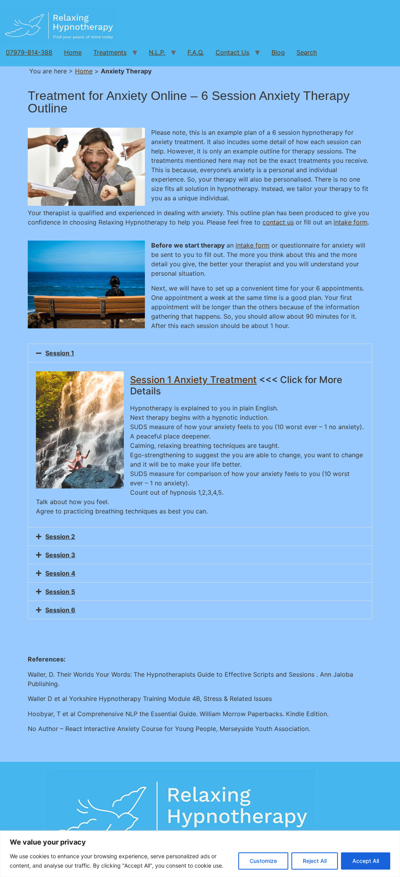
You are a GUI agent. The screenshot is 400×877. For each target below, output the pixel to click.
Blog (278, 52)
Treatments (110, 52)
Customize (263, 860)
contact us (278, 222)
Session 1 (59, 353)
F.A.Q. (196, 52)
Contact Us (232, 52)
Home (73, 52)
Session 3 (60, 555)
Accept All (365, 860)
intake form (351, 222)
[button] (200, 353)
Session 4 (60, 573)
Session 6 (60, 610)
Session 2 (60, 536)
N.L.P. (157, 52)
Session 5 (60, 591)
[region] (200, 854)
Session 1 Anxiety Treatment (193, 379)
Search (306, 52)
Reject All (315, 860)
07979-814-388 (29, 52)
